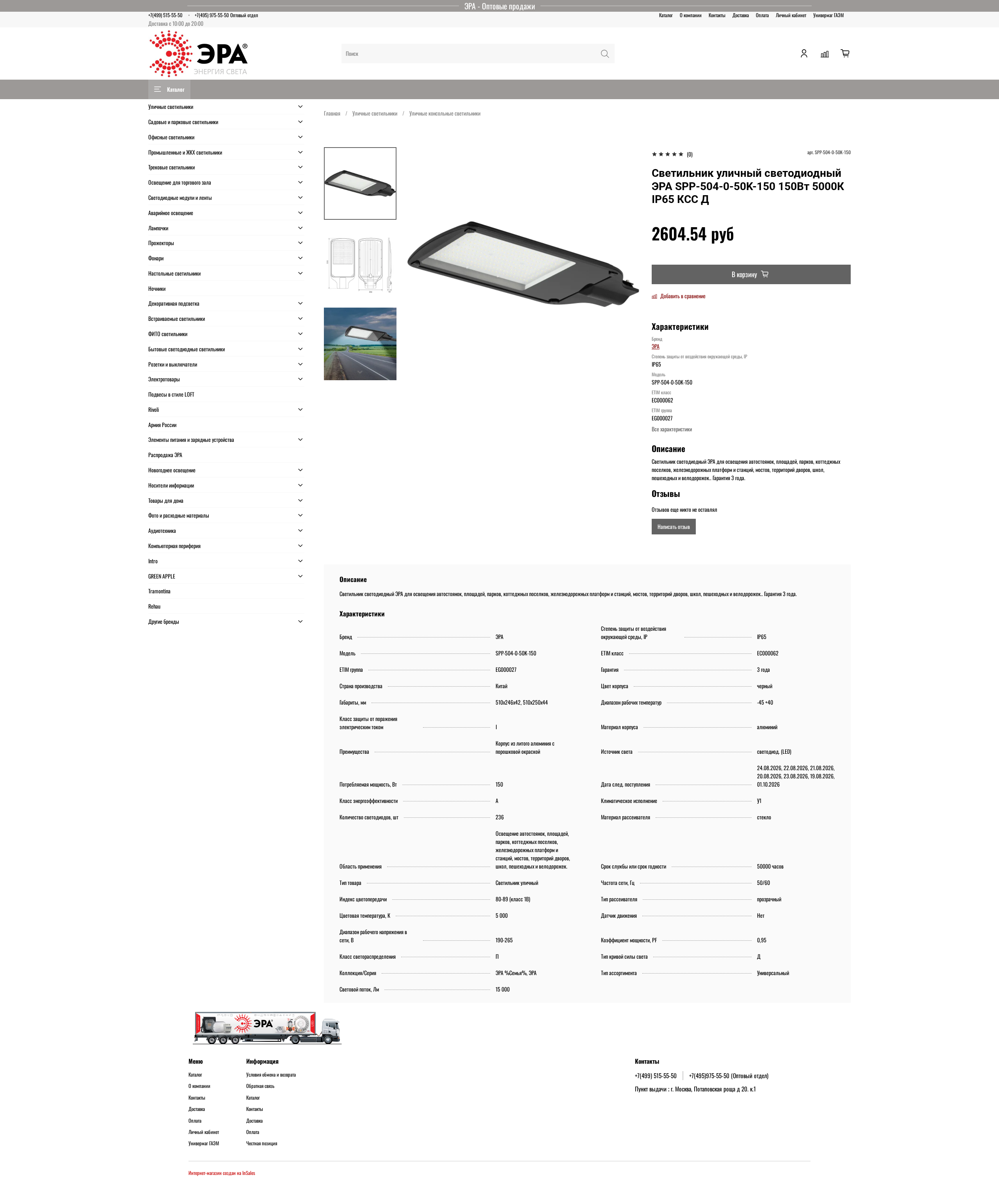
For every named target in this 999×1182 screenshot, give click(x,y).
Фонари (156, 258)
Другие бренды (163, 621)
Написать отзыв (674, 526)
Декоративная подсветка (173, 303)
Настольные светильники (174, 273)
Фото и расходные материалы (178, 515)
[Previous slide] (420, 264)
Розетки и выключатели (172, 364)
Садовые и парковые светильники (183, 121)
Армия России (162, 424)
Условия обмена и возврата (271, 1074)
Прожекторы (161, 243)
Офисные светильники (171, 137)
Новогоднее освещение (172, 470)
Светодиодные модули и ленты (180, 197)
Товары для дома (165, 500)
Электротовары (164, 379)
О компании (691, 15)
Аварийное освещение (170, 212)
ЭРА (655, 346)
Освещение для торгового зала (179, 182)
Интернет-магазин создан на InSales (221, 1173)
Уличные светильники (374, 113)
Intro (153, 561)
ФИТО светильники (167, 333)
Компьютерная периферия (174, 545)
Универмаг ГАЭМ (828, 15)
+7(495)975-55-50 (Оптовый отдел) (728, 1075)
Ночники (156, 288)
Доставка (740, 15)
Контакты (717, 15)
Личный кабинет (791, 15)
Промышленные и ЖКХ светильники (185, 152)
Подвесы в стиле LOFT (171, 394)
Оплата (762, 15)
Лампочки (158, 228)
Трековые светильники (171, 167)
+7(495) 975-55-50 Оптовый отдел (226, 15)
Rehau (154, 606)
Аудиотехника (162, 530)
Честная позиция (261, 1143)
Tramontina (159, 591)
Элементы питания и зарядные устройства (191, 439)
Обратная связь (260, 1085)
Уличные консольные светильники (444, 113)
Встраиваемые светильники (176, 318)
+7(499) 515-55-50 (165, 15)
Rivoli (153, 409)
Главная (332, 113)
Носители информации (171, 485)
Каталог (666, 15)
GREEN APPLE (161, 576)
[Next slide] (360, 372)
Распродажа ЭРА (165, 454)
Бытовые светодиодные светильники (186, 349)
